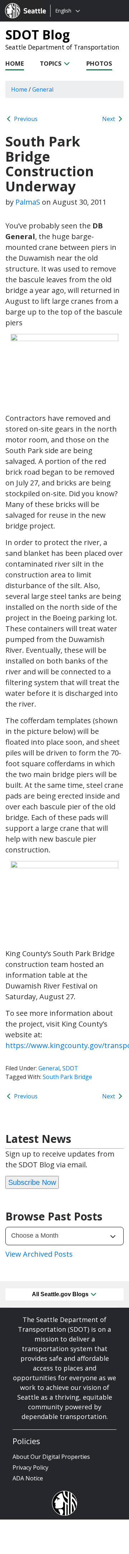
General (48, 1068)
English (63, 10)
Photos (99, 63)
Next (109, 119)
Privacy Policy (30, 1467)
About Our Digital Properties (51, 1457)
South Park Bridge (67, 1077)
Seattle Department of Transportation (62, 47)
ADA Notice (28, 1478)
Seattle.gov (20, 4)
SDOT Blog (37, 34)
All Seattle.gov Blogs (61, 1294)
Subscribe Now (32, 1182)
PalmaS (27, 202)
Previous (25, 119)
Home (14, 63)
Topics (51, 63)
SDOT (70, 1068)
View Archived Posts (39, 1254)
